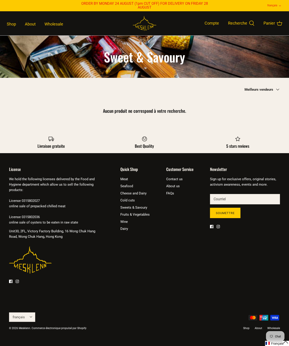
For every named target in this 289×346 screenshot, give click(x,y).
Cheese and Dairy (133, 193)
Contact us (174, 179)
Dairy (124, 229)
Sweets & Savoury (133, 207)
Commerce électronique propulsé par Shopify (59, 328)
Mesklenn (24, 328)
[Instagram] (17, 281)
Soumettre (225, 213)
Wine (124, 222)
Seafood (126, 186)
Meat (124, 179)
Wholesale (53, 24)
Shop (11, 24)
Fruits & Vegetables (135, 214)
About (30, 24)
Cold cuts (127, 200)
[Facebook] (10, 281)
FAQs (170, 193)
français (272, 5)
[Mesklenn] (144, 23)
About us (173, 186)
